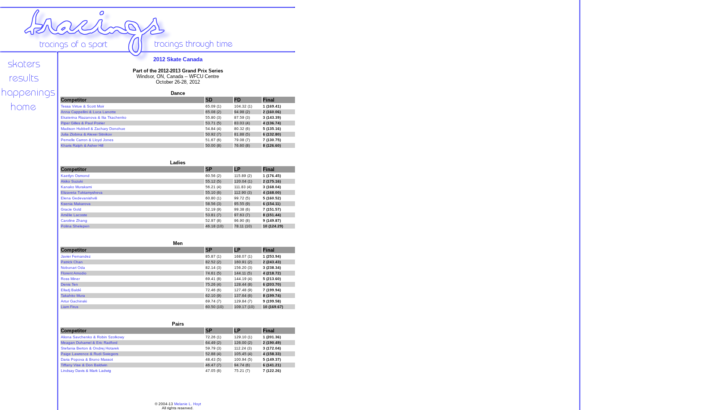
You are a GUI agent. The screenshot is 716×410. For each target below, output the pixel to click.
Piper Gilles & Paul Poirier (83, 123)
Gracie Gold (71, 209)
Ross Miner (70, 279)
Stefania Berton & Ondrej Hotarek (90, 348)
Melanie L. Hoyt (187, 404)
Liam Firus (69, 307)
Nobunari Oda (73, 267)
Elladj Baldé (71, 290)
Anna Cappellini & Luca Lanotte (88, 112)
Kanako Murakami (76, 187)
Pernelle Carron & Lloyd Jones (87, 140)
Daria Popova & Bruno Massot (87, 359)
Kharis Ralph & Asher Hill (82, 145)
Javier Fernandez (76, 256)
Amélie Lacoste (74, 215)
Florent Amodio (74, 273)
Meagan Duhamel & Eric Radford (89, 343)
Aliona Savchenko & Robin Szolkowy (92, 337)
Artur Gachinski (74, 301)
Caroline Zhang (74, 220)
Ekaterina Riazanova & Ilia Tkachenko (93, 117)
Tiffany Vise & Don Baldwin (84, 365)
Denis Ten (69, 284)
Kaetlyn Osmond (75, 176)
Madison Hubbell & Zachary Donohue (93, 129)
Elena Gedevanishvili (79, 198)
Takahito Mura (73, 295)
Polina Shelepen (75, 226)
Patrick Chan (72, 262)
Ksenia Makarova (76, 204)
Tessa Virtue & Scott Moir (82, 106)
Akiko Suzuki (72, 181)
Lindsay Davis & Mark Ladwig (86, 371)
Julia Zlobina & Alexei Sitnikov (86, 134)
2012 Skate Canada (177, 59)
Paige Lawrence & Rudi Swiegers (89, 354)
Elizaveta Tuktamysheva (82, 192)
